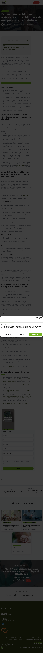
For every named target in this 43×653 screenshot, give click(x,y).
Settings (20, 334)
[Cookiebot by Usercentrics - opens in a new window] (37, 318)
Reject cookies (8, 334)
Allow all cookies (35, 334)
